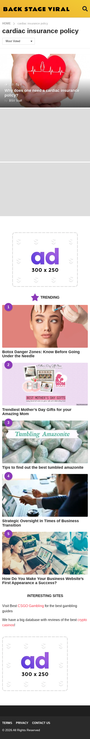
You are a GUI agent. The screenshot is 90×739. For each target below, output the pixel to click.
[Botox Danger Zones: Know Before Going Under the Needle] (45, 326)
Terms (7, 723)
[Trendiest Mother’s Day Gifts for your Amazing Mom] (45, 384)
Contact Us (41, 723)
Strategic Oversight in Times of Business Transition (40, 523)
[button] (85, 8)
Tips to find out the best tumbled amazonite (42, 467)
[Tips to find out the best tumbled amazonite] (45, 442)
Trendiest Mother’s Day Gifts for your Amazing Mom (36, 411)
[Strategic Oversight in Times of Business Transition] (45, 495)
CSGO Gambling (31, 606)
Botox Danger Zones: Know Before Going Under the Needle (41, 354)
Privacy (22, 723)
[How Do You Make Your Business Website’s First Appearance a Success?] (45, 553)
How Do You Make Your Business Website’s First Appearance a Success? (43, 580)
